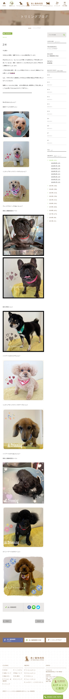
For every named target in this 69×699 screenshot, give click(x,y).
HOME (29, 28)
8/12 (48, 96)
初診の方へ (7, 676)
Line (33, 607)
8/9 (48, 118)
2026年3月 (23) (55, 176)
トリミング (7, 684)
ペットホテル (18, 670)
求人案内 (17, 676)
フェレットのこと (30, 679)
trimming (8, 33)
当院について (7, 673)
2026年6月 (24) (55, 168)
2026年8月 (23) (55, 163)
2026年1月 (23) (55, 182)
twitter (38, 607)
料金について (18, 673)
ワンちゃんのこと (30, 670)
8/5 (48, 140)
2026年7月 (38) (55, 165)
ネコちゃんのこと (30, 673)
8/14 (48, 89)
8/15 (48, 82)
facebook (29, 607)
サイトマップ (18, 679)
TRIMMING (52, 47)
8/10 (48, 111)
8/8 (48, 125)
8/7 (48, 133)
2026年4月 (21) (55, 174)
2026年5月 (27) (55, 171)
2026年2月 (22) (55, 179)
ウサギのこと (29, 676)
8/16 (48, 75)
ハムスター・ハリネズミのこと (34, 682)
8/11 (48, 104)
